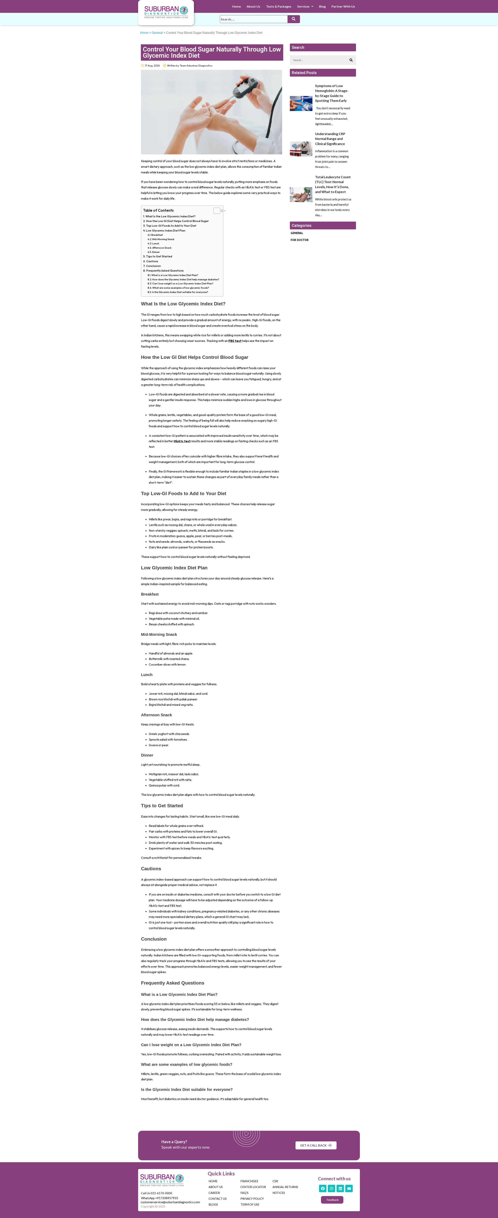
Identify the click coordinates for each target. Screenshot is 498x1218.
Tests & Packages (278, 6)
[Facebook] (322, 1188)
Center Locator (253, 1187)
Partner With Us (343, 6)
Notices (279, 1192)
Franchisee (249, 1181)
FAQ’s (244, 1192)
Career (214, 1192)
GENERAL (297, 233)
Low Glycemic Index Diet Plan (165, 230)
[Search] (351, 60)
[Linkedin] (340, 1188)
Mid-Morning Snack (163, 239)
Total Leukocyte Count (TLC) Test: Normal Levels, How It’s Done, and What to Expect (333, 184)
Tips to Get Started (159, 256)
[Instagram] (331, 1188)
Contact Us (218, 1198)
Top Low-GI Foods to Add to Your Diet (171, 225)
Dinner (156, 251)
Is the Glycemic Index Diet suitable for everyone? (180, 292)
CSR (275, 1181)
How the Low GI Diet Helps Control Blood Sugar (177, 221)
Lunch (155, 243)
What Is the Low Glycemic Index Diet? (171, 216)
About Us (253, 6)
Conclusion (153, 266)
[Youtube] (349, 1188)
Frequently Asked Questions (165, 270)
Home (236, 6)
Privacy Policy (252, 1198)
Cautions (152, 261)
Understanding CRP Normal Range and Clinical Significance (330, 139)
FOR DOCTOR (300, 240)
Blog (322, 6)
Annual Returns (285, 1187)
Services (303, 6)
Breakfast (157, 234)
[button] (305, 6)
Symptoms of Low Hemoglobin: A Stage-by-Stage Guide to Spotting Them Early (331, 93)
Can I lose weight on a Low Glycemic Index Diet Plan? (182, 283)
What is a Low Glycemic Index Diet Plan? (174, 275)
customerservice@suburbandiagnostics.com (170, 1202)
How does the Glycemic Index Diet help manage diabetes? (185, 279)
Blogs (213, 1204)
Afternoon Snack (162, 247)
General (157, 32)
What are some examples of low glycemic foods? (180, 287)
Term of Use (249, 1204)
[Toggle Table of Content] (214, 210)
